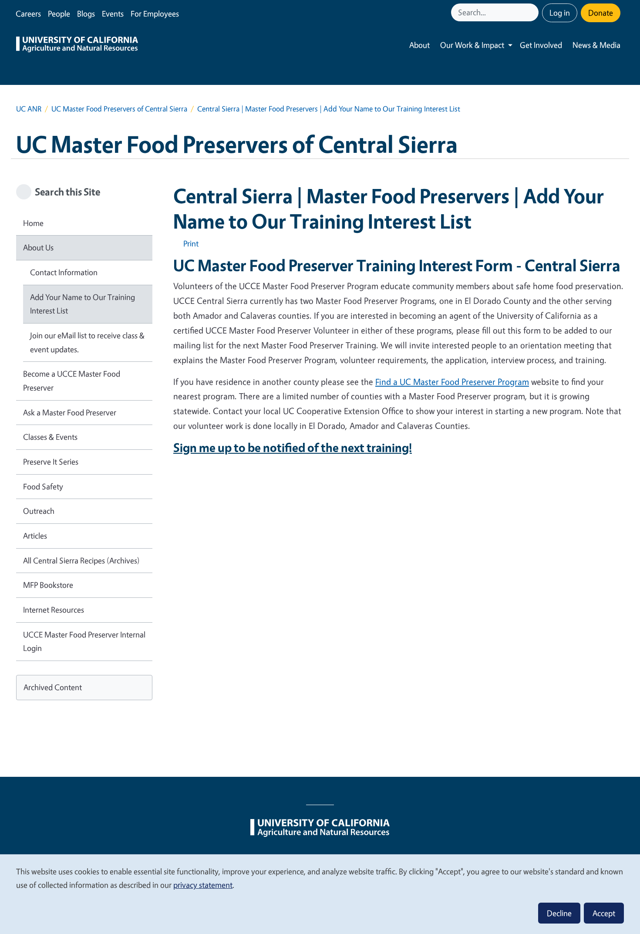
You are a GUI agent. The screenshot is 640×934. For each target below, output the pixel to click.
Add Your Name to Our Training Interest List (82, 304)
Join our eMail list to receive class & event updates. (87, 342)
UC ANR (28, 108)
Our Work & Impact (472, 45)
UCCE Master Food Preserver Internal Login (84, 641)
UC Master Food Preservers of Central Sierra (119, 108)
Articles (35, 535)
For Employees (155, 13)
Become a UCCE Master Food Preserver (71, 380)
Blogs (86, 13)
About (419, 45)
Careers (28, 13)
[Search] (533, 12)
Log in (559, 12)
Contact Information (64, 272)
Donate (600, 12)
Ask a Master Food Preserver (69, 412)
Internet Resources (53, 609)
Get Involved (541, 45)
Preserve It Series (50, 461)
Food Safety (43, 486)
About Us (38, 247)
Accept (604, 913)
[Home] (77, 45)
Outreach (38, 511)
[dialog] (320, 893)
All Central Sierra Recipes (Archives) (81, 560)
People (59, 13)
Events (113, 13)
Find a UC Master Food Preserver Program (452, 381)
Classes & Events (50, 437)
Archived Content (53, 687)
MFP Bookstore (48, 585)
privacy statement (202, 885)
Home (33, 223)
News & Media (596, 45)
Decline (559, 913)
